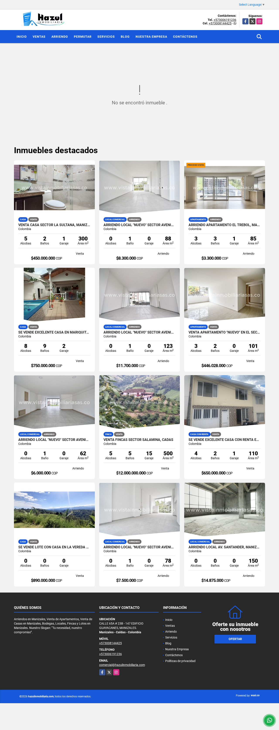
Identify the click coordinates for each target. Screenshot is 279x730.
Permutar (83, 36)
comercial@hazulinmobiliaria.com (122, 665)
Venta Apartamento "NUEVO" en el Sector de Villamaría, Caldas (225, 332)
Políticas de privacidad (180, 661)
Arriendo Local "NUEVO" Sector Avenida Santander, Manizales (140, 225)
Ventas (39, 36)
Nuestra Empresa (151, 36)
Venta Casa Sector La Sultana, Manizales (54, 225)
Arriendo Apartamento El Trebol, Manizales (225, 225)
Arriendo (59, 36)
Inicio (22, 36)
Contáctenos (185, 36)
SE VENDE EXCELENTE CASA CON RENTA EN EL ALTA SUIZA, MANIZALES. (225, 440)
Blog (125, 36)
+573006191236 (225, 20)
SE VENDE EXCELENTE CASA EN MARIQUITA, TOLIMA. (54, 332)
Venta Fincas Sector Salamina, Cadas (138, 440)
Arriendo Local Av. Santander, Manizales (225, 547)
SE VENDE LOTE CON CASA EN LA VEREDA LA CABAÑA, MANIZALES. (54, 547)
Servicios (106, 36)
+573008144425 (220, 23)
